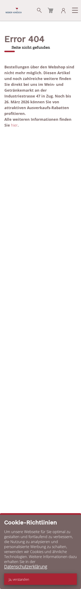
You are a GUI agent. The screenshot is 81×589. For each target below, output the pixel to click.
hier (14, 125)
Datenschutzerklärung (25, 566)
